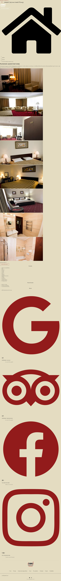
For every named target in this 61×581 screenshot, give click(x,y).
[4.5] (31, 354)
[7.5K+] (31, 549)
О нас (10, 570)
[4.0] (31, 412)
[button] (5, 8)
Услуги (30, 570)
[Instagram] (31, 577)
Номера (14, 570)
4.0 (3, 416)
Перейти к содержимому (4, 0)
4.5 (2, 358)
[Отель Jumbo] (3, 6)
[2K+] (31, 477)
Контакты (52, 570)
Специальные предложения (22, 570)
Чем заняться (35, 570)
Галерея (46, 570)
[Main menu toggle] (2, 2)
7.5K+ (3, 553)
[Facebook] (29, 577)
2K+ (3, 480)
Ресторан (41, 570)
